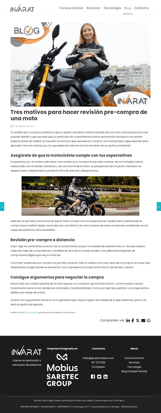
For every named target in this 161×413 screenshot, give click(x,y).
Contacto (141, 8)
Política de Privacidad (64, 400)
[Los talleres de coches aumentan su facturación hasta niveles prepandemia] (2, 206)
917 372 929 (98, 362)
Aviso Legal (48, 400)
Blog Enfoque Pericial (134, 371)
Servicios (93, 8)
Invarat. (35, 312)
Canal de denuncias (103, 400)
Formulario (98, 367)
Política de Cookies (84, 400)
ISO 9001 (38, 400)
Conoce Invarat (71, 8)
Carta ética (119, 400)
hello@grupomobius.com (98, 358)
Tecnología (112, 8)
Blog (127, 8)
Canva (28, 312)
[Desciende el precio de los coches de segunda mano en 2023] (159, 206)
